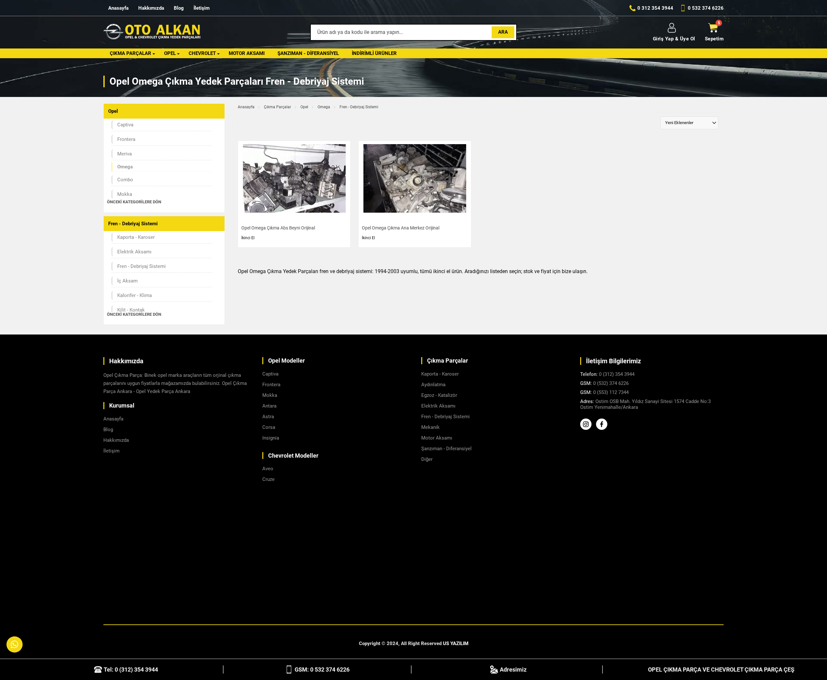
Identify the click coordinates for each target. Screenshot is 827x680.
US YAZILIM (455, 643)
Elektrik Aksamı (134, 252)
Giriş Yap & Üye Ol (674, 39)
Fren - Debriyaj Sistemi (141, 266)
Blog (179, 8)
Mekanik (430, 427)
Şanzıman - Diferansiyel (308, 53)
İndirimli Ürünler (374, 53)
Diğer (427, 459)
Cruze (268, 479)
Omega (324, 107)
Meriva (124, 154)
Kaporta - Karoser (136, 237)
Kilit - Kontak (131, 310)
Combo (125, 180)
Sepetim (714, 39)
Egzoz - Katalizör (439, 395)
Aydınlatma (433, 385)
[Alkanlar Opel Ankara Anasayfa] (151, 32)
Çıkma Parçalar (130, 53)
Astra (268, 417)
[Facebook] (603, 428)
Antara (269, 406)
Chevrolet (202, 53)
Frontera (126, 139)
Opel (170, 53)
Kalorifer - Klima (134, 295)
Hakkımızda (151, 8)
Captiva (125, 125)
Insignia (270, 438)
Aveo (267, 469)
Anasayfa (118, 8)
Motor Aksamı (247, 53)
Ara (503, 32)
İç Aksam (127, 281)
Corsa (268, 427)
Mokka (124, 194)
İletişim (202, 8)
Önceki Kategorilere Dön (134, 201)
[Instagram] (587, 428)
